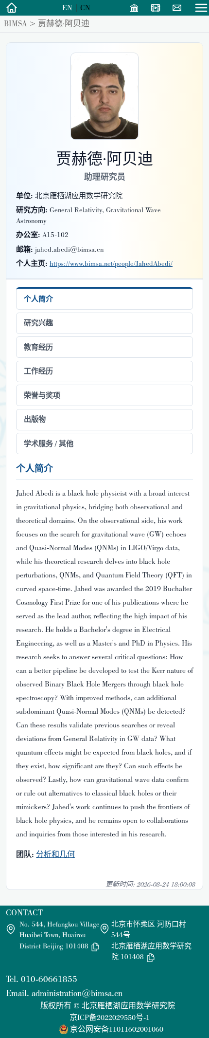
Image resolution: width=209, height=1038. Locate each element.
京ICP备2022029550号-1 (110, 1017)
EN (67, 7)
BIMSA (15, 23)
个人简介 (38, 299)
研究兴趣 (38, 322)
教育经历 (38, 347)
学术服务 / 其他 (48, 443)
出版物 (35, 419)
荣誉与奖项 (42, 395)
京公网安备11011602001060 (116, 1029)
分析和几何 (55, 854)
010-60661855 (49, 978)
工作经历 (38, 371)
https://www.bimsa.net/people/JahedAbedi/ (111, 263)
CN (85, 7)
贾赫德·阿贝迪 (63, 23)
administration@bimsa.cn (77, 993)
